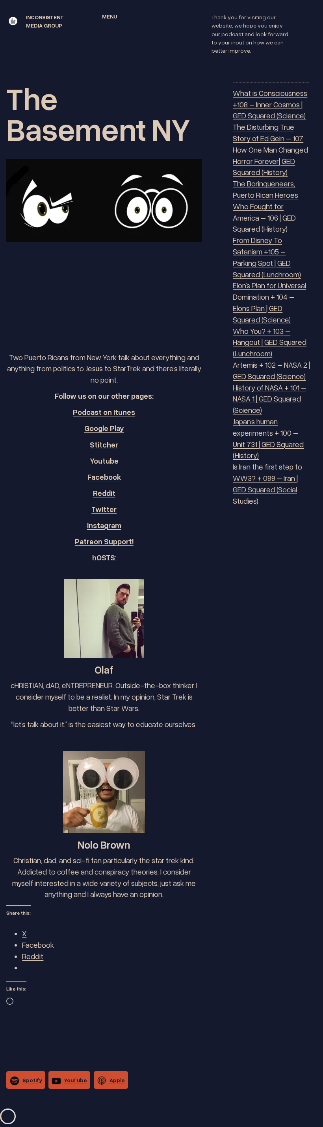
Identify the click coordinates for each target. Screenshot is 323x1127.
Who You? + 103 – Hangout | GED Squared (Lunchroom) (269, 342)
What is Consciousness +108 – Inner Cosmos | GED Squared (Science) (270, 104)
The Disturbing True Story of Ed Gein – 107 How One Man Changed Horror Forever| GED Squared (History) (270, 149)
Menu (109, 16)
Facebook (104, 476)
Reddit (104, 492)
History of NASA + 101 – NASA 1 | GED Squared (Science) (269, 399)
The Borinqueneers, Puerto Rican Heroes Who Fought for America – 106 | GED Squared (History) (265, 206)
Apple (117, 1080)
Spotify (32, 1080)
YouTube (75, 1080)
